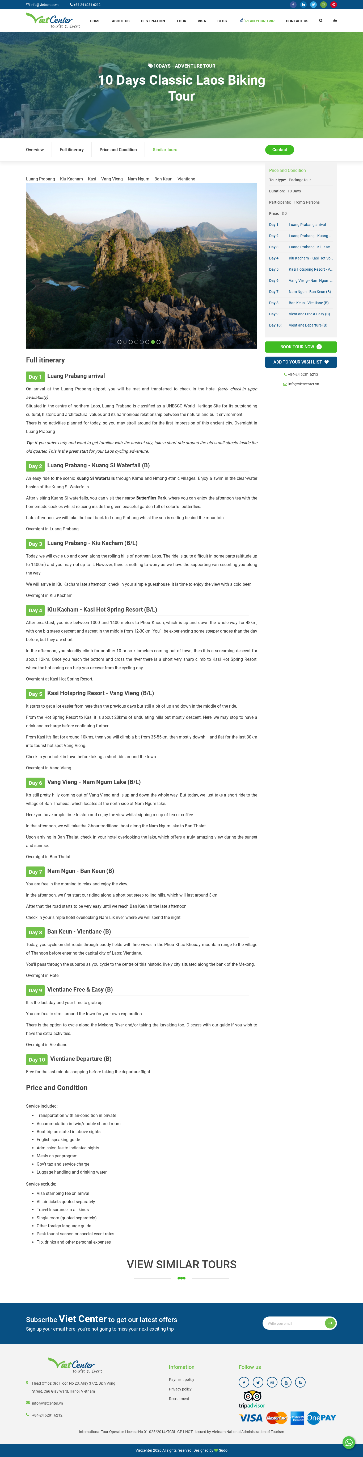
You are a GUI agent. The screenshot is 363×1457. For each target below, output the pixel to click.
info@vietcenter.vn (303, 384)
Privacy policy (180, 1377)
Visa (202, 21)
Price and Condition (118, 149)
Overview (35, 149)
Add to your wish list (298, 362)
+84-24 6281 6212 (303, 374)
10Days (162, 66)
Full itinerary (72, 149)
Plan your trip (260, 21)
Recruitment (179, 1387)
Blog (222, 21)
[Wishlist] (335, 20)
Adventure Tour (195, 66)
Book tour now (297, 346)
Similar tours (165, 149)
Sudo (223, 1438)
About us (121, 21)
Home (95, 21)
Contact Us (297, 21)
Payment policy (181, 1367)
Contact (279, 149)
